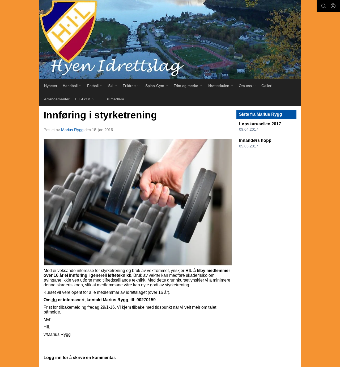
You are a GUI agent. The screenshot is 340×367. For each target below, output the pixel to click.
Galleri (266, 86)
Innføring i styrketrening (100, 115)
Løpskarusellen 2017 (260, 124)
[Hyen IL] (170, 39)
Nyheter (50, 86)
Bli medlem (114, 99)
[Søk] (323, 6)
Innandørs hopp (255, 140)
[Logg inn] (333, 6)
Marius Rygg (72, 129)
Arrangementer (57, 99)
